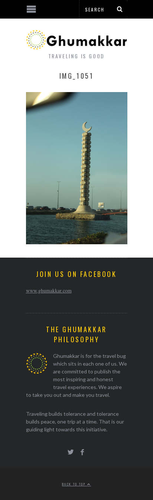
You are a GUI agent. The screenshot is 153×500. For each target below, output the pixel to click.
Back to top (74, 484)
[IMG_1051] (76, 241)
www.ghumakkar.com (49, 290)
